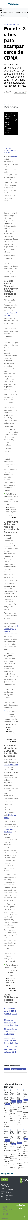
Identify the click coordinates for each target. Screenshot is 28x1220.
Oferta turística (3, 1184)
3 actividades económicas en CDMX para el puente (14, 1112)
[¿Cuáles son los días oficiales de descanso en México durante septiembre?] (19, 1137)
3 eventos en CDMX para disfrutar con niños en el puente (13, 1157)
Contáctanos (20, 1205)
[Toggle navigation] (3, 9)
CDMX (23, 1069)
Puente (7, 1069)
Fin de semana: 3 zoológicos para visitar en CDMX (10, 1049)
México (24, 12)
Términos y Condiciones (4, 1217)
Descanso (8, 1140)
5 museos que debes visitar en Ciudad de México (11, 1040)
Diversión (8, 1104)
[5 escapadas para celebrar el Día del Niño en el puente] (6, 1098)
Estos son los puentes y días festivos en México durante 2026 (7, 1154)
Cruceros (8, 1192)
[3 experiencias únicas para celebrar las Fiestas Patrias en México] (25, 1135)
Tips (2, 1196)
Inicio (6, 24)
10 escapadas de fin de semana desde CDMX (10, 1031)
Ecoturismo (15, 1069)
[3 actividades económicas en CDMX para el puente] (12, 1096)
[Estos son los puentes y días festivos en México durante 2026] (6, 1136)
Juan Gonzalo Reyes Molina (10, 150)
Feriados (20, 1143)
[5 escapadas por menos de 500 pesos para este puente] (19, 1096)
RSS (20, 1208)
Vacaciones (18, 12)
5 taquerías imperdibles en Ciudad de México (11, 1022)
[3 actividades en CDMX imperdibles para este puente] (25, 1096)
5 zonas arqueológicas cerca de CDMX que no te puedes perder (10, 1011)
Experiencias (15, 24)
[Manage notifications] (24, 1216)
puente (14, 156)
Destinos (11, 12)
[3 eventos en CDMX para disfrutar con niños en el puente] (12, 1138)
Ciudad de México (11, 764)
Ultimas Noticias (8, 1198)
